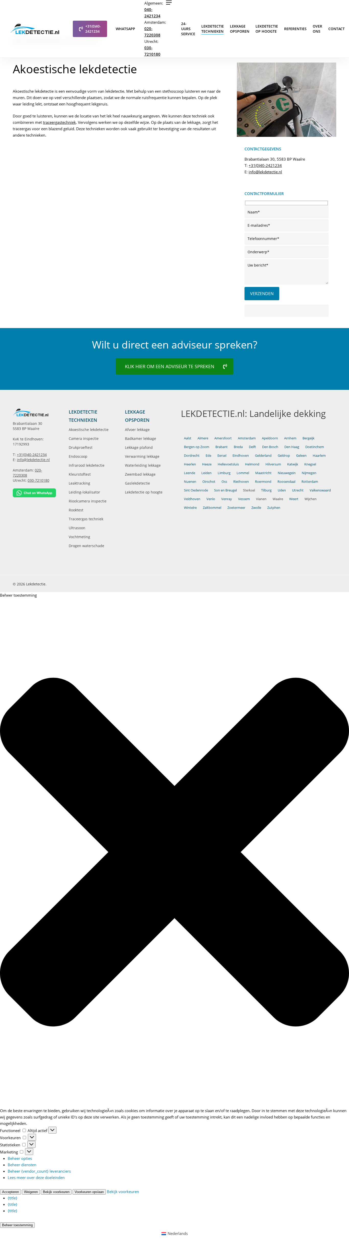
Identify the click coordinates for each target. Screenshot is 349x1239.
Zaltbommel (212, 507)
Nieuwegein (287, 473)
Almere (202, 438)
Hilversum (273, 464)
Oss (224, 481)
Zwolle (256, 507)
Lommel (243, 473)
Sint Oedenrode (196, 490)
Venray (226, 499)
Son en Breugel (225, 490)
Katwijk (292, 464)
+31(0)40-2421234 (265, 165)
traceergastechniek (59, 122)
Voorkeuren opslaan (89, 1192)
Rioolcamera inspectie (88, 501)
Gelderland (263, 455)
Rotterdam (309, 481)
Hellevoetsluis (228, 464)
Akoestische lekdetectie (89, 429)
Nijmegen (309, 473)
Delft (252, 446)
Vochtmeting (79, 536)
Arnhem (290, 438)
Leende (189, 473)
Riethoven (241, 481)
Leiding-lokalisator (84, 492)
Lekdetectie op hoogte (143, 492)
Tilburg (266, 490)
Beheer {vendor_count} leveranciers (39, 1171)
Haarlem (319, 455)
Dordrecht (192, 455)
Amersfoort (223, 438)
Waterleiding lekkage (143, 465)
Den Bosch (270, 446)
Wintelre (190, 507)
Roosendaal (286, 481)
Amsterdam (247, 438)
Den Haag (291, 446)
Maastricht (263, 473)
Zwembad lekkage (140, 474)
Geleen (301, 455)
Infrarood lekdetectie (86, 465)
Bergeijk (309, 438)
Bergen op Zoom (196, 446)
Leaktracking (79, 483)
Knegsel (310, 464)
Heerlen (190, 464)
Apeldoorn (270, 438)
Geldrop (284, 455)
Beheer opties (20, 1158)
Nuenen (190, 481)
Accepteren (10, 1192)
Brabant (221, 446)
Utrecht (298, 490)
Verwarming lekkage (142, 456)
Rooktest (76, 510)
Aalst (187, 438)
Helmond (252, 464)
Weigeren (31, 1192)
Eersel (221, 455)
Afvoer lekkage (137, 429)
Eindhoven (240, 455)
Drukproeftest (80, 447)
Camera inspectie (84, 438)
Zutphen (273, 507)
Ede (208, 455)
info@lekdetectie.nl (265, 171)
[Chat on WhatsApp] (34, 493)
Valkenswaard (320, 490)
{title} (12, 1197)
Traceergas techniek (86, 518)
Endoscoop (78, 456)
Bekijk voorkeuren (56, 1192)
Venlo (210, 499)
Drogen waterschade (86, 545)
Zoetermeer (236, 507)
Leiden (206, 473)
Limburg (224, 473)
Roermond (263, 481)
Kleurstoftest (80, 474)
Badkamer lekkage (140, 438)
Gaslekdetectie (137, 483)
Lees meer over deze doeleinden (36, 1177)
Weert (293, 499)
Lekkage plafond (139, 447)
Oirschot (208, 481)
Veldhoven (192, 499)
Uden (282, 490)
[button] (169, 2)
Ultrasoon (77, 527)
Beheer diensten (22, 1164)
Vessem (244, 499)
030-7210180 (38, 480)
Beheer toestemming (17, 1225)
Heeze (207, 464)
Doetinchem (314, 446)
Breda (238, 446)
